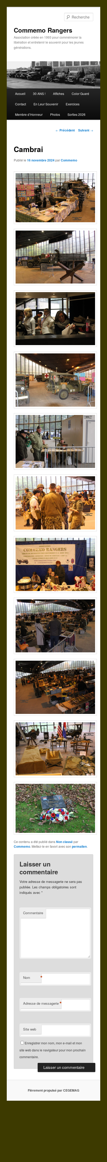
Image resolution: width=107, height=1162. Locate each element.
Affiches (58, 93)
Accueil (20, 93)
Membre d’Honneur (29, 114)
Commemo (69, 160)
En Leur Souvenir (46, 104)
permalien (79, 846)
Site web (29, 1029)
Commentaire (33, 912)
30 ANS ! (39, 93)
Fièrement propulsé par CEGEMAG (53, 1090)
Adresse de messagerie (42, 1003)
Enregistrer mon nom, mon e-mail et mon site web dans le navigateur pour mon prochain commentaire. (52, 1050)
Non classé (64, 841)
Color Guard (80, 93)
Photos (55, 114)
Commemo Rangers (43, 30)
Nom (32, 977)
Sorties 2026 (76, 114)
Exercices (72, 104)
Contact (20, 104)
